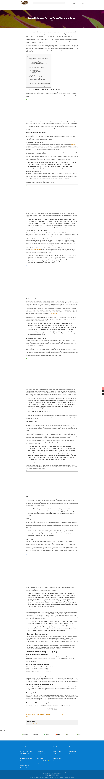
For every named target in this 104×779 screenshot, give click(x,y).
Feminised (37, 8)
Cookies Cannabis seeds (26, 758)
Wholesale (55, 760)
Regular (52, 8)
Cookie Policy (72, 753)
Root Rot (33, 75)
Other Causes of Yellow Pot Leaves (36, 67)
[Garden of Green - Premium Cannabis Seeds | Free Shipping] (24, 3)
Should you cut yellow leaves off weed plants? (41, 83)
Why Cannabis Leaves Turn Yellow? (38, 79)
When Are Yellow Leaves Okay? (35, 76)
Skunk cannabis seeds (25, 767)
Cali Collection (23, 746)
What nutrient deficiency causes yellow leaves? (41, 86)
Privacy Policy (72, 751)
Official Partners (57, 758)
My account (55, 749)
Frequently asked (57, 751)
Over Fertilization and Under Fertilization (39, 63)
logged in (35, 723)
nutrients (73, 144)
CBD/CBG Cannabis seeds (26, 753)
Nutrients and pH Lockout (36, 64)
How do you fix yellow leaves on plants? (39, 80)
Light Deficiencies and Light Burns (37, 66)
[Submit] (64, 3)
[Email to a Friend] (52, 709)
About (54, 753)
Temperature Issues (35, 70)
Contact (55, 756)
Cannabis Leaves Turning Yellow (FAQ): (37, 78)
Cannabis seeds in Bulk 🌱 (43, 760)
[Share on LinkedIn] (56, 709)
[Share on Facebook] (48, 709)
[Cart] (83, 3)
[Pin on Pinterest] (54, 709)
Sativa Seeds (40, 751)
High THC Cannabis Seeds (26, 751)
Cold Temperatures (37, 71)
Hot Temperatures (37, 72)
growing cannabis (52, 313)
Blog (38, 763)
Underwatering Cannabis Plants (39, 61)
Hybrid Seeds (40, 758)
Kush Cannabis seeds (25, 765)
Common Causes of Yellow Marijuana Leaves (38, 58)
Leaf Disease (34, 74)
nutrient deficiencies (36, 249)
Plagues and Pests (35, 69)
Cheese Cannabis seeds (26, 756)
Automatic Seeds (41, 753)
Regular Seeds (40, 756)
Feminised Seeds (40, 746)
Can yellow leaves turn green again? (39, 82)
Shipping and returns (74, 746)
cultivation (52, 16)
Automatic (44, 8)
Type (58, 8)
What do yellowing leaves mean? (38, 84)
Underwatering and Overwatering (37, 59)
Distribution (55, 763)
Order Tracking (56, 746)
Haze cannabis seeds (25, 760)
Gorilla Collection (24, 749)
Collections (65, 8)
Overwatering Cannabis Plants (39, 62)
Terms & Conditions (73, 749)
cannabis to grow (30, 175)
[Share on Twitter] (50, 709)
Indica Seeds (40, 749)
